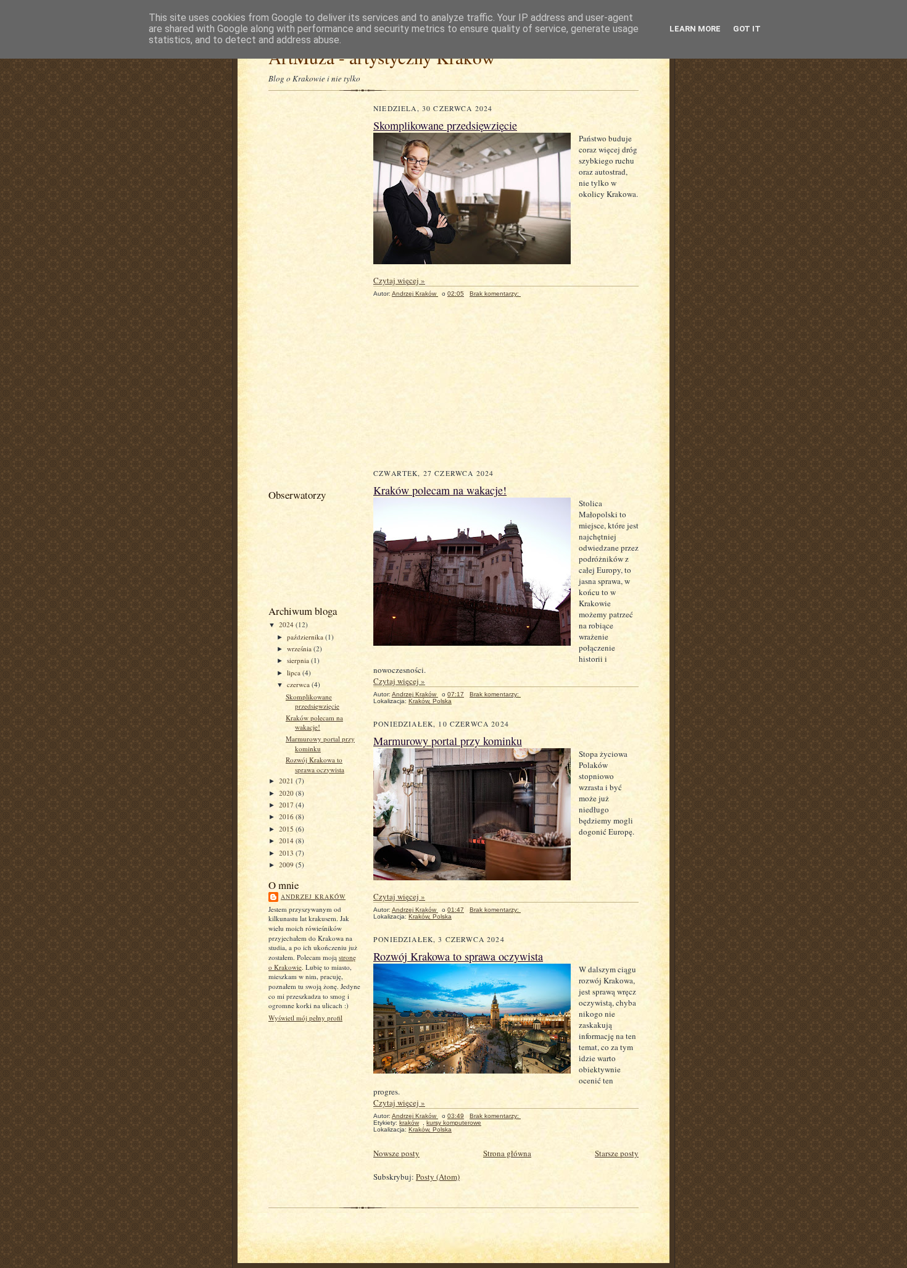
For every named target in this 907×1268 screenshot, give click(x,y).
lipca (294, 672)
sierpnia (299, 660)
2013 (287, 852)
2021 (287, 780)
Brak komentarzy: (495, 293)
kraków (409, 1122)
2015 (287, 828)
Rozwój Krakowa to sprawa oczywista (315, 764)
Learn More (695, 28)
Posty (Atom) (438, 1176)
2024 (287, 624)
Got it (747, 28)
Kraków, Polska (430, 701)
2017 (287, 804)
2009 (287, 864)
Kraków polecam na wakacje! (314, 722)
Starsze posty (617, 1153)
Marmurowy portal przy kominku (320, 743)
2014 (287, 840)
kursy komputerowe (453, 1122)
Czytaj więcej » (399, 280)
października (306, 636)
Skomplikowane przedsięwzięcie (312, 701)
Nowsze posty (396, 1153)
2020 (287, 793)
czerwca (299, 684)
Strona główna (507, 1153)
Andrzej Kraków (313, 896)
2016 (287, 816)
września (300, 648)
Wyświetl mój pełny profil (305, 1017)
